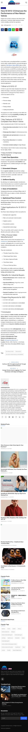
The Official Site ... (14, 590)
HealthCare (17, 647)
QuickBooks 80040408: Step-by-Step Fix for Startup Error (13, 494)
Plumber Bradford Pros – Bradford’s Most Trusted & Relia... (12, 542)
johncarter (13, 598)
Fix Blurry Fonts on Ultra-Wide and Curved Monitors (18, 580)
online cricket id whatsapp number (9, 644)
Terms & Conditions (5, 728)
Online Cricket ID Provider (7, 647)
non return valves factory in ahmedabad (14, 354)
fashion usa (10, 638)
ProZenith (17, 638)
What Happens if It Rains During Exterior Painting (12, 703)
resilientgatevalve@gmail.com (11, 340)
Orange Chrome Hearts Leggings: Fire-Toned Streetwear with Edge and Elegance (14, 370)
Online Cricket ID (5, 631)
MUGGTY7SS (3, 521)
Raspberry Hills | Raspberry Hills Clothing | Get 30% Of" (13, 518)
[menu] (2, 2)
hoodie (8, 650)
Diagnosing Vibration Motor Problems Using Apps (18, 603)
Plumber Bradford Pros (5, 545)
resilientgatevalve (5, 387)
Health (14, 628)
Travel (8, 628)
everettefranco (3, 472)
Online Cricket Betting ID (7, 634)
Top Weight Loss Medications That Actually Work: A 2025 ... (19, 695)
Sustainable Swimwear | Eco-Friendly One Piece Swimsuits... (14, 470)
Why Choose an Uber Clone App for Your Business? (12, 445)
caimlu (12, 697)
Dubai (23, 638)
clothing (3, 638)
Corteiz (3, 650)
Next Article (13, 368)
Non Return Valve (9, 351)
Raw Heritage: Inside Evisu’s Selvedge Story (18, 611)
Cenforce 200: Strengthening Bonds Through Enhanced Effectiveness (14, 364)
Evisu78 (12, 613)
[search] (26, 2)
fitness (19, 628)
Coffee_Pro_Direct (4, 569)
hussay (3, 705)
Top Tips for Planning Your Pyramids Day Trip (17, 588)
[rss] (2, 679)
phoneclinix (13, 606)
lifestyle (13, 631)
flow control (18, 351)
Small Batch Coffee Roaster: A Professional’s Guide (13, 566)
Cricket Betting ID (5, 641)
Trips (24, 647)
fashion (3, 628)
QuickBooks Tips (4, 497)
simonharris (3, 448)
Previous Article (15, 362)
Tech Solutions (14, 583)
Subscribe (23, 718)
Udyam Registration (17, 650)
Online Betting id (18, 634)
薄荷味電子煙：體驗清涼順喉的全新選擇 (18, 596)
